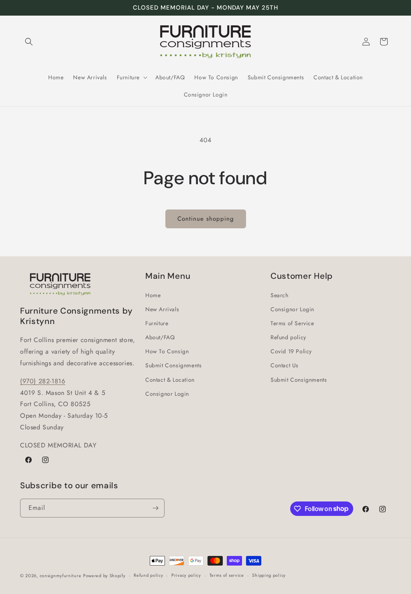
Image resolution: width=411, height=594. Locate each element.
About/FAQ (160, 337)
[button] (29, 41)
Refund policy (288, 337)
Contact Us (285, 365)
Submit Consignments (173, 365)
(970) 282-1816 (42, 381)
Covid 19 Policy (291, 351)
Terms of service (227, 575)
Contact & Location (170, 380)
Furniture (156, 323)
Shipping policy (269, 575)
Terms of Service (292, 323)
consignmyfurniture (60, 575)
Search (280, 295)
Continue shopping (205, 218)
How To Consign (167, 351)
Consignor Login (167, 394)
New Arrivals (162, 309)
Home (153, 295)
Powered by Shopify (104, 575)
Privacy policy (186, 575)
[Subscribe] (155, 508)
